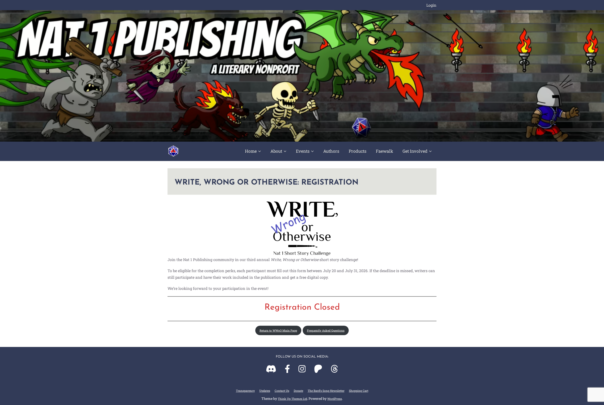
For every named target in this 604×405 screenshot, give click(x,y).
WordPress (334, 399)
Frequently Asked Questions (325, 330)
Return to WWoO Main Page (278, 330)
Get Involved (415, 151)
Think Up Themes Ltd (292, 399)
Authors (331, 151)
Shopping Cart (358, 390)
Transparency (245, 390)
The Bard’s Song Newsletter (326, 390)
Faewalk (384, 151)
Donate (298, 390)
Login (431, 5)
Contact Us (282, 390)
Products (357, 151)
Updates (264, 390)
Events (303, 151)
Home (251, 151)
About (276, 151)
